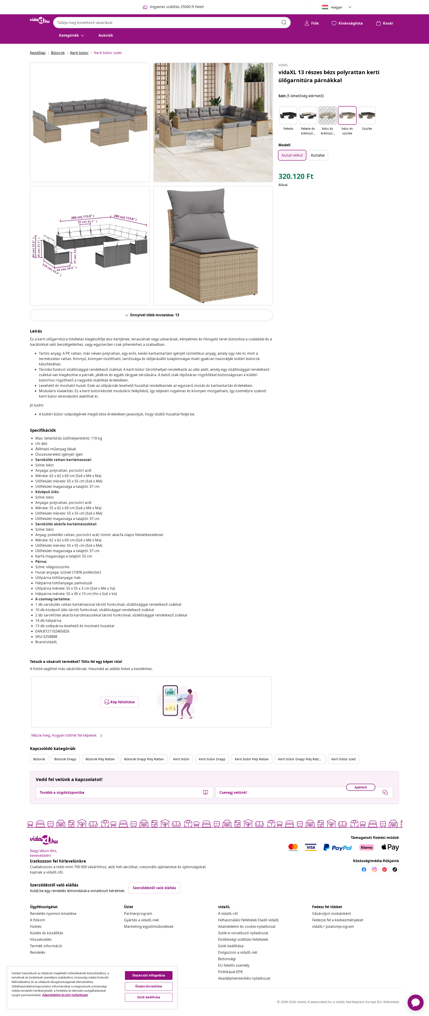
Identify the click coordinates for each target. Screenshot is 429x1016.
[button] (288, 121)
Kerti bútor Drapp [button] (212, 759)
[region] (92, 987)
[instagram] (374, 869)
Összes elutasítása (148, 986)
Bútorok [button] (39, 759)
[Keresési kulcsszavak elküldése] (284, 22)
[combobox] (172, 22)
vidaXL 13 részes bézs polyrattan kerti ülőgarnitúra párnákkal (328, 76)
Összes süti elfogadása (148, 975)
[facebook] (364, 869)
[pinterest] (384, 869)
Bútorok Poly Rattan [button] (100, 759)
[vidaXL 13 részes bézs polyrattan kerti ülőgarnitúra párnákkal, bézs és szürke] (89, 122)
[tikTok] (395, 869)
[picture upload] (177, 702)
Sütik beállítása (231, 945)
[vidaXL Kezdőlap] (40, 20)
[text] (295, 177)
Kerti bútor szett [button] (343, 759)
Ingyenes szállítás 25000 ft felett (177, 6)
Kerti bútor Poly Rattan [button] (252, 759)
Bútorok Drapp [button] (65, 759)
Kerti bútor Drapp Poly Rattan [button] (300, 759)
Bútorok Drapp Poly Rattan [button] (144, 759)
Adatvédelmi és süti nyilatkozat (65, 995)
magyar (336, 7)
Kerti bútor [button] (181, 759)
